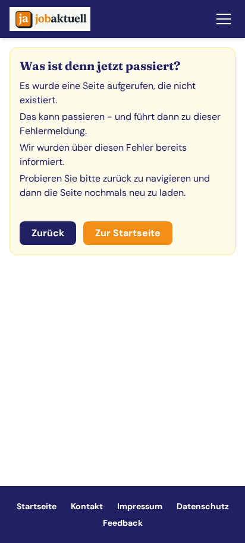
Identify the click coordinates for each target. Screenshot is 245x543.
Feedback (123, 522)
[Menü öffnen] (223, 19)
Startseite (36, 506)
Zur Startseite (128, 233)
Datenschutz (203, 506)
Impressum (139, 506)
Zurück (48, 233)
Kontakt (87, 506)
